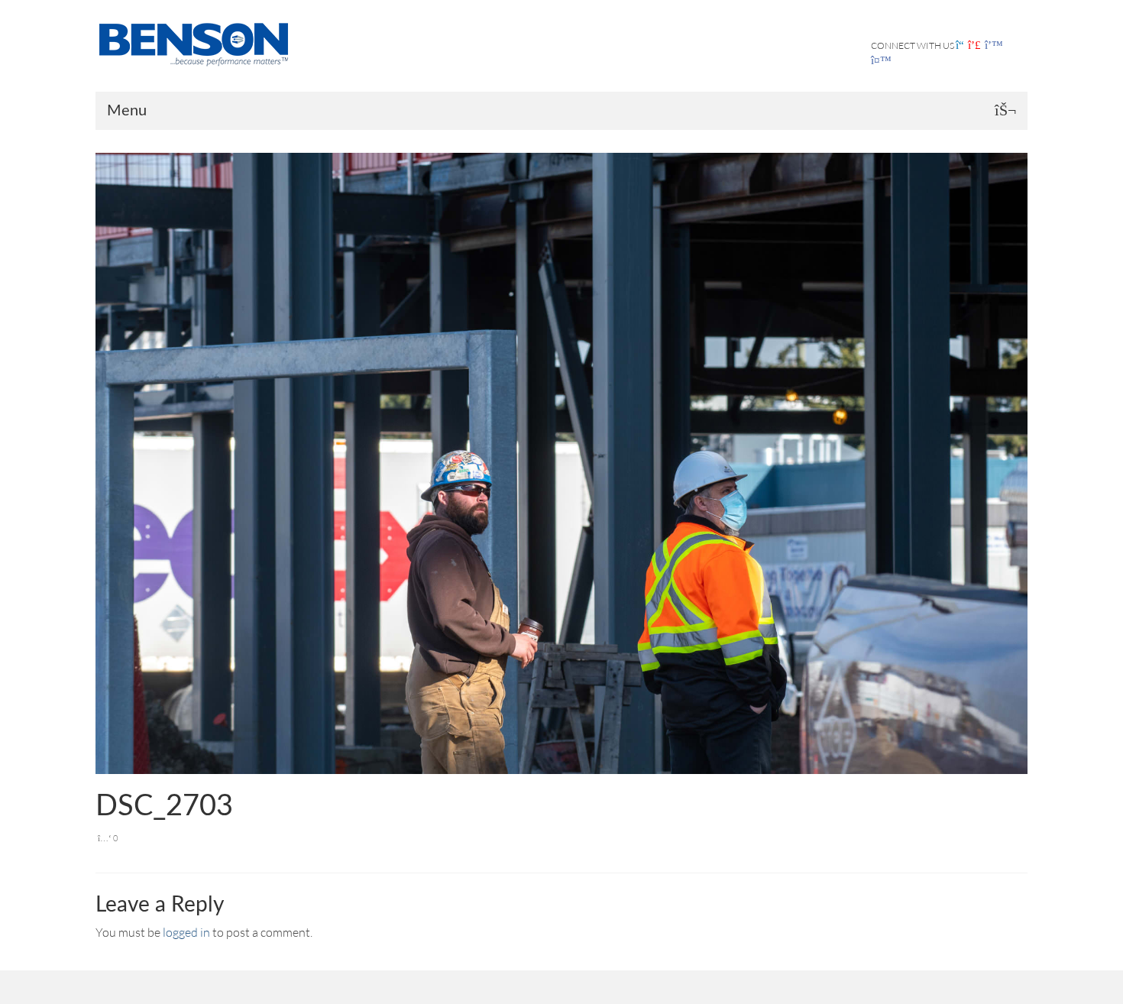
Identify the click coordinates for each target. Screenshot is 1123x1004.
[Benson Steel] (198, 42)
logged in (186, 932)
